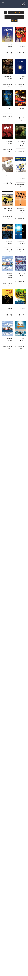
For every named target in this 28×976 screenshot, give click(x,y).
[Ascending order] (5, 12)
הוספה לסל (21, 54)
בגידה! (10, 307)
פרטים (17, 53)
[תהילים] (20, 66)
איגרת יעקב (9, 338)
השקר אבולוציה (8, 208)
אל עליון (22, 338)
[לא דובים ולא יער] (20, 131)
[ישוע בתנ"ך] (7, 164)
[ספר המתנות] (7, 34)
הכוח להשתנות (20, 242)
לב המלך (10, 108)
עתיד (23, 45)
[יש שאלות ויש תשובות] (20, 198)
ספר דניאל (21, 273)
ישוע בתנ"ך (9, 175)
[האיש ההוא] (7, 231)
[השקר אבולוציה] (7, 198)
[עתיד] (20, 34)
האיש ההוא (9, 242)
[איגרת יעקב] (7, 328)
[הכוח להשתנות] (20, 231)
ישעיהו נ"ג (9, 141)
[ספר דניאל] (20, 263)
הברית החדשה (20, 307)
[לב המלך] (7, 98)
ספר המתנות (9, 45)
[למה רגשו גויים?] (20, 98)
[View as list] (15, 20)
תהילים (22, 76)
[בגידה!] (7, 296)
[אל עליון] (20, 328)
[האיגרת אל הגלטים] (7, 263)
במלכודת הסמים (8, 76)
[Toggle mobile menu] (3, 2)
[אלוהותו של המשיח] (20, 164)
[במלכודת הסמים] (7, 66)
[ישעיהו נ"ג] (7, 131)
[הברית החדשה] (20, 296)
